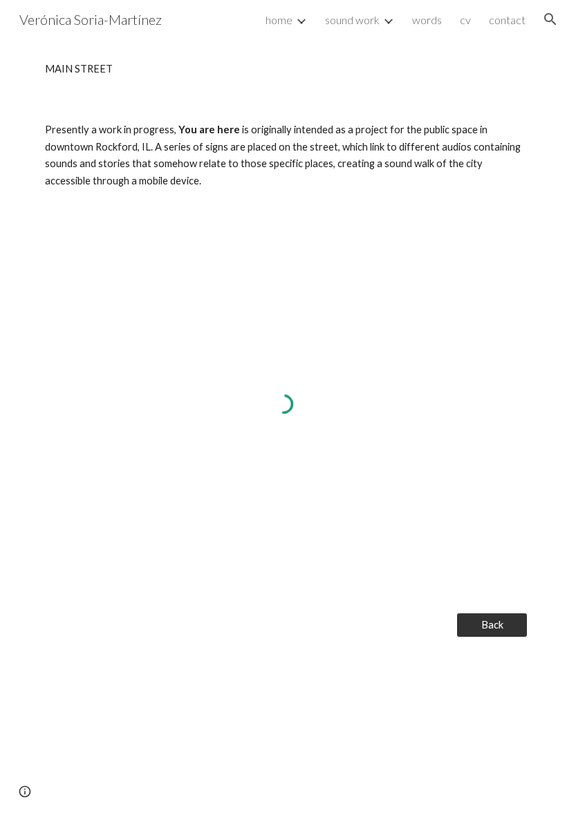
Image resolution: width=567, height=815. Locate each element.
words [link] (427, 19)
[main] (283, 69)
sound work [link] (352, 19)
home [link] (279, 19)
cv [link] (465, 19)
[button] (550, 19)
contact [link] (507, 19)
